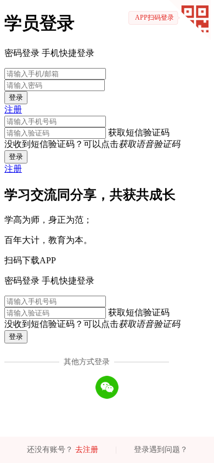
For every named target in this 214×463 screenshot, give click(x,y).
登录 (16, 97)
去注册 (86, 449)
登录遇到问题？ (161, 449)
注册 (13, 109)
